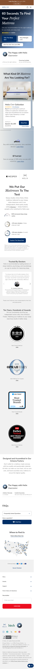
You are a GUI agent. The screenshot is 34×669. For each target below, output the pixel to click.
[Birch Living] (11, 625)
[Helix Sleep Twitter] (12, 632)
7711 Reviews (15, 107)
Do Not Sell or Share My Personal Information (14, 646)
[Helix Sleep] (4, 625)
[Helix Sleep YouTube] (16, 632)
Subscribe (17, 606)
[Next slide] (30, 284)
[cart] (27, 7)
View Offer (17, 3)
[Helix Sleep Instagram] (4, 632)
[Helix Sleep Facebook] (8, 632)
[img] (5, 106)
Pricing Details (25, 126)
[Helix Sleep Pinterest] (20, 632)
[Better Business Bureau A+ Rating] (10, 637)
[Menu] (31, 7)
